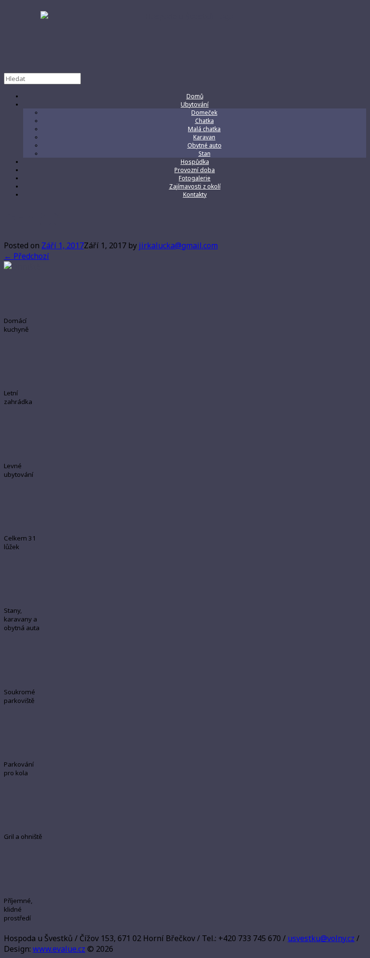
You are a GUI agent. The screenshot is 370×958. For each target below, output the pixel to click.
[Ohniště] (22, 266)
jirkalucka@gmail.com (178, 245)
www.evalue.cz (59, 949)
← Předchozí (26, 256)
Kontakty (195, 194)
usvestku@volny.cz (321, 938)
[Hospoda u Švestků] (185, 38)
